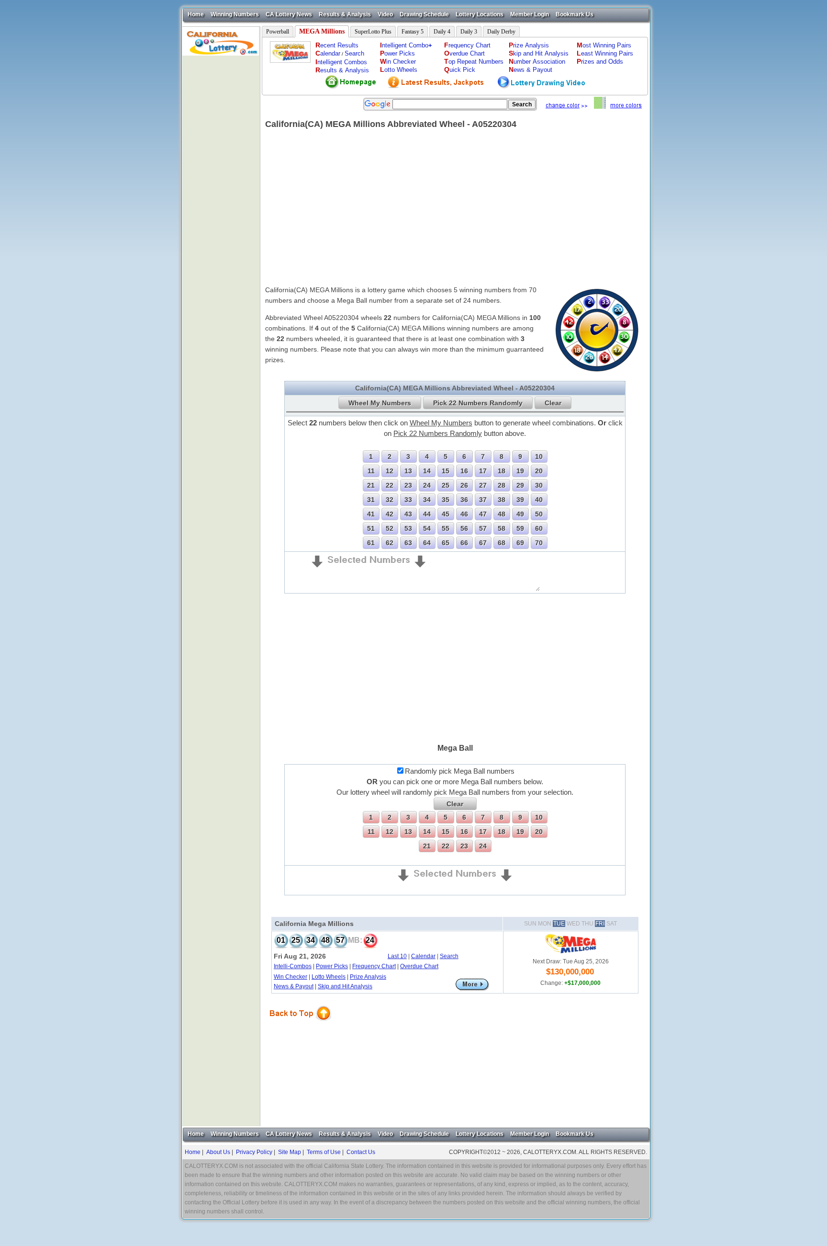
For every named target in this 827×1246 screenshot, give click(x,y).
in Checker (398, 61)
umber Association (537, 61)
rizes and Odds (600, 61)
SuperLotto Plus (373, 31)
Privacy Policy (254, 1152)
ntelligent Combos (341, 62)
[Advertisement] (221, 199)
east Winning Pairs (605, 53)
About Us (218, 1152)
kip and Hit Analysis (539, 53)
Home (196, 14)
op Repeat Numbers (473, 61)
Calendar (423, 956)
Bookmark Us (574, 14)
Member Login (529, 14)
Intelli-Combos (293, 966)
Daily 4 (442, 31)
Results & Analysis (345, 14)
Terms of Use (324, 1152)
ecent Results (336, 45)
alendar (327, 53)
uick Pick (459, 69)
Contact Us (360, 1152)
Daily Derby (501, 31)
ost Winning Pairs (604, 45)
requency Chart (467, 45)
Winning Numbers (235, 14)
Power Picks (332, 966)
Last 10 (397, 956)
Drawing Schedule (424, 14)
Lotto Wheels (329, 976)
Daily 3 (468, 31)
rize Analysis (529, 45)
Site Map (289, 1152)
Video (385, 14)
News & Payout (293, 986)
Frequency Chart (374, 966)
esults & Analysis (342, 70)
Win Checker (290, 976)
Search (354, 53)
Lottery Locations (479, 14)
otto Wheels (398, 69)
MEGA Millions (322, 31)
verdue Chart (464, 53)
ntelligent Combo (406, 45)
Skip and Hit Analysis (345, 986)
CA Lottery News (289, 14)
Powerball (277, 31)
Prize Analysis (368, 976)
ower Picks (397, 53)
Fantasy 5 (413, 31)
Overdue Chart (419, 966)
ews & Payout (530, 69)
